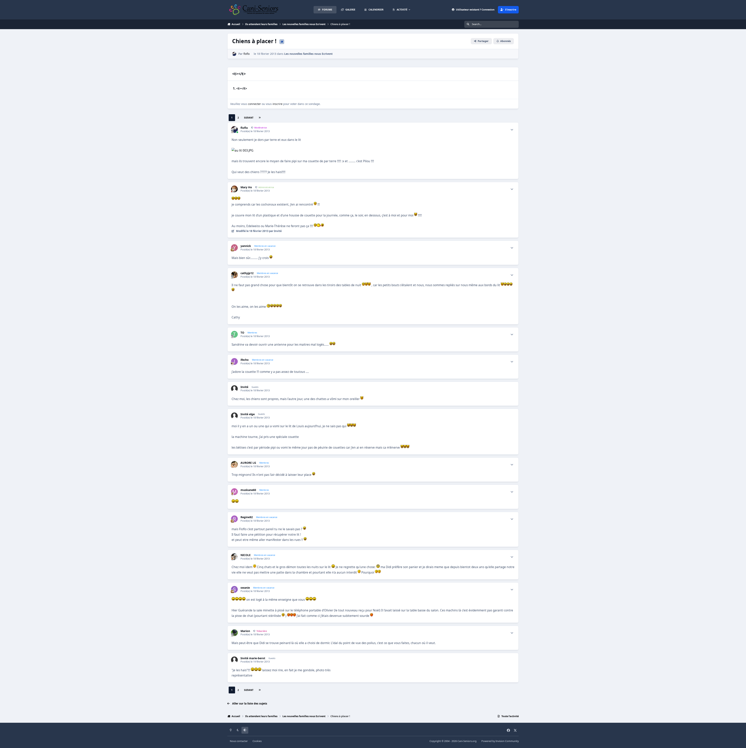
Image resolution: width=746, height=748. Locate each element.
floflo (246, 54)
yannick (246, 246)
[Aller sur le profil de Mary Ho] (234, 189)
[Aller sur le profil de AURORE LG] (234, 464)
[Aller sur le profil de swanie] (234, 589)
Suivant (248, 117)
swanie (245, 587)
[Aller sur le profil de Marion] (234, 632)
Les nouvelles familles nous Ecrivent (308, 54)
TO (242, 332)
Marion (245, 631)
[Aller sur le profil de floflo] (234, 54)
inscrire (277, 104)
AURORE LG (248, 463)
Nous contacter (239, 741)
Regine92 (247, 517)
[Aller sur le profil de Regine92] (234, 518)
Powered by (500, 741)
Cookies (257, 741)
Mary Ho (246, 187)
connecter (254, 104)
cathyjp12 (247, 273)
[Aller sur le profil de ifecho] (234, 361)
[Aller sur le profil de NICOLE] (234, 556)
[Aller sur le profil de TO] (234, 334)
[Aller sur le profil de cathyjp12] (234, 274)
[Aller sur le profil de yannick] (234, 247)
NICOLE (246, 555)
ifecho (245, 360)
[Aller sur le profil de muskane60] (234, 491)
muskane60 (248, 490)
